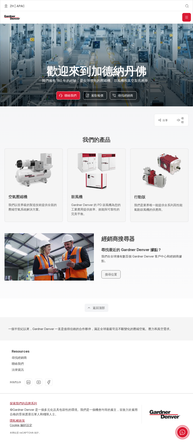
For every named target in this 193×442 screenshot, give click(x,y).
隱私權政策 (17, 420)
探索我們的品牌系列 (23, 403)
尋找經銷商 (19, 358)
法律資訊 (18, 370)
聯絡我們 (18, 364)
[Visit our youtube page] (38, 382)
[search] (187, 6)
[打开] (186, 17)
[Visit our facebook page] (48, 382)
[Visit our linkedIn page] (28, 382)
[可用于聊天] (182, 432)
